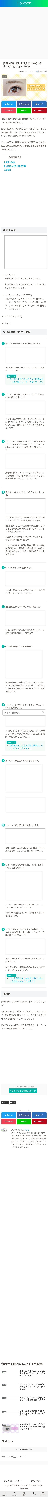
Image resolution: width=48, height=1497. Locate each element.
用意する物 (9, 162)
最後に (7, 169)
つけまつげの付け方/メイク (23, 1090)
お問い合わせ (35, 1481)
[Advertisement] (24, 34)
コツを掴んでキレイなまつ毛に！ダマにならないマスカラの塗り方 (26, 980)
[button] (43, 712)
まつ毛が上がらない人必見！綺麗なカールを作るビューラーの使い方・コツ (26, 380)
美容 (13, 1103)
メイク (6, 1103)
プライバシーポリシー (12, 1481)
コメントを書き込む (24, 1449)
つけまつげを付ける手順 (15, 166)
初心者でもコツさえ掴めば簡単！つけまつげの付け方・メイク (26, 747)
